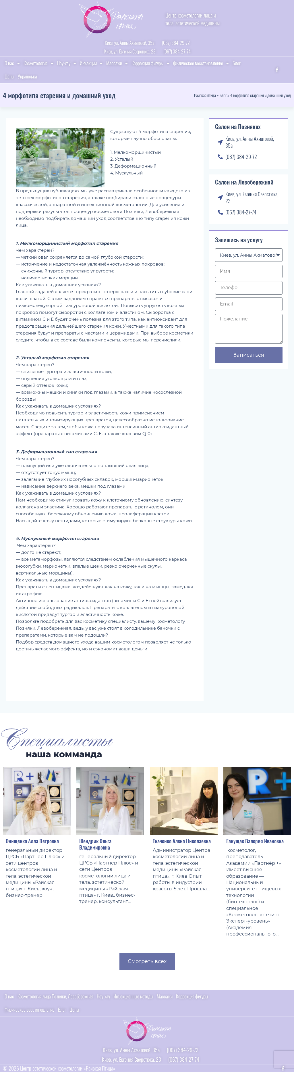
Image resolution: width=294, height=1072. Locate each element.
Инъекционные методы (133, 996)
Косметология (36, 63)
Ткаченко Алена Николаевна (182, 841)
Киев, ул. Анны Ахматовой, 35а (129, 42)
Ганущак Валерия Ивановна (255, 841)
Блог (237, 63)
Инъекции (88, 63)
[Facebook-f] (277, 70)
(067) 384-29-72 (176, 42)
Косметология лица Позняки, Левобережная (55, 996)
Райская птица (205, 95)
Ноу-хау (63, 63)
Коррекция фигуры (147, 63)
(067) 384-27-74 (177, 51)
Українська (27, 76)
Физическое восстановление (198, 63)
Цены (9, 76)
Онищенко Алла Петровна (32, 841)
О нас (9, 63)
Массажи (114, 63)
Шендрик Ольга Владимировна (95, 844)
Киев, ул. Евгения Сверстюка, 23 (130, 51)
